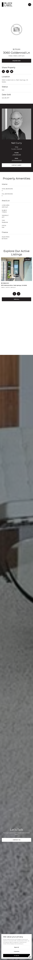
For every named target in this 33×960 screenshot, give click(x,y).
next (18, 294)
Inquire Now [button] (16, 60)
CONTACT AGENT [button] (16, 165)
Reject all (16, 947)
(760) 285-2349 (17, 154)
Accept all (16, 955)
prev (14, 294)
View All (16, 299)
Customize (16, 951)
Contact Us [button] (16, 840)
